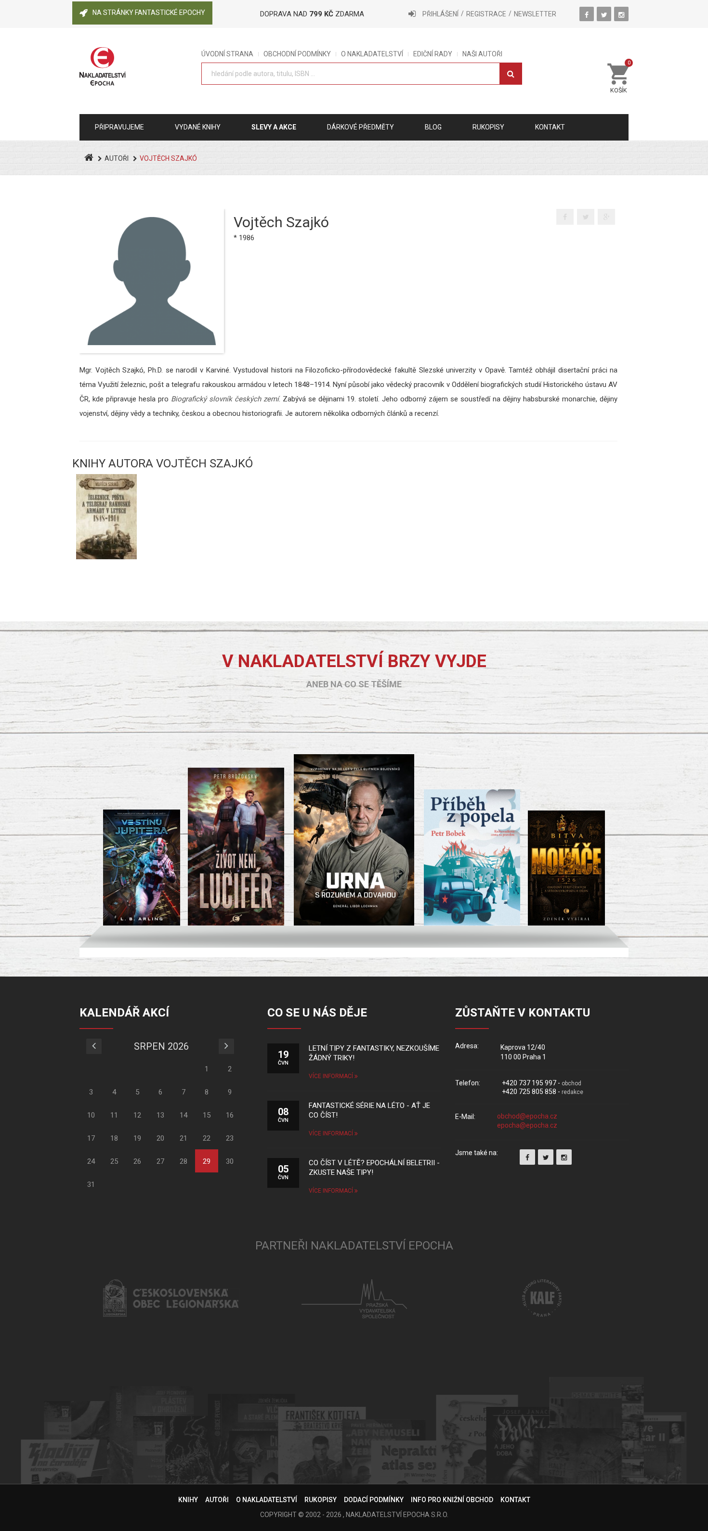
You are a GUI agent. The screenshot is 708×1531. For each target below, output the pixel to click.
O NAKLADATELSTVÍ (372, 54)
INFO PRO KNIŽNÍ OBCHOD (452, 1500)
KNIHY (188, 1500)
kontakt (550, 127)
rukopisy (488, 127)
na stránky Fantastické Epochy (148, 12)
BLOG (433, 127)
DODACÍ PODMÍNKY (374, 1500)
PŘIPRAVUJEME (119, 127)
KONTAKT (515, 1500)
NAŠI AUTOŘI (482, 54)
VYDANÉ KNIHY (198, 127)
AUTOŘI (117, 158)
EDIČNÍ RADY (432, 54)
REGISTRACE (486, 14)
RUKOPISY (320, 1500)
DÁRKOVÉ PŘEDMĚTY (360, 127)
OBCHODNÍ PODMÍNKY (297, 54)
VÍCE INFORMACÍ (331, 1076)
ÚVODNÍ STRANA (227, 54)
